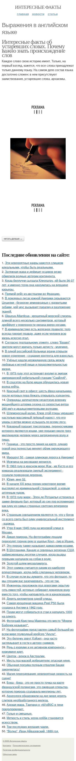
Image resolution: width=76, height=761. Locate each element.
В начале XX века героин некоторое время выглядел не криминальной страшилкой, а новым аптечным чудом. (36, 488)
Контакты (7, 745)
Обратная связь (10, 754)
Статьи (53, 14)
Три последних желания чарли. (28, 727)
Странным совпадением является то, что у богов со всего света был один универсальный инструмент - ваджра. (38, 519)
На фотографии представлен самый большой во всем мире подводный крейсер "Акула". (38, 631)
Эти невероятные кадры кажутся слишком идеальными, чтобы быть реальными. (32, 265)
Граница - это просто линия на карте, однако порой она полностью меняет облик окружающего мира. (36, 448)
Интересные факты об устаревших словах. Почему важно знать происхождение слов (33, 48)
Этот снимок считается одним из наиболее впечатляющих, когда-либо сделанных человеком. (36, 570)
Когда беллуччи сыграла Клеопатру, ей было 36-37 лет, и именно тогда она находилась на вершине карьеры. (38, 284)
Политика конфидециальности (16, 749)
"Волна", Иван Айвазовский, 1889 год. (33, 731)
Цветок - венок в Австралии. (26, 656)
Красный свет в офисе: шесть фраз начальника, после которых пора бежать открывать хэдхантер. (37, 393)
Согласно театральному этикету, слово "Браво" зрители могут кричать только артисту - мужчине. (36, 344)
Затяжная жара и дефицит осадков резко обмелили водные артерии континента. (31, 273)
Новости (38, 14)
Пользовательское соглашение (27, 745)
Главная (23, 14)
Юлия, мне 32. (16, 479)
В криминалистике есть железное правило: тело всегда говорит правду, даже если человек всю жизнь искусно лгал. (36, 333)
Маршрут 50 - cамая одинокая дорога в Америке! (40, 457)
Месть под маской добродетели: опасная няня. (38, 660)
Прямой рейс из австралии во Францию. (32, 294)
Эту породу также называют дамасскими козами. (40, 545)
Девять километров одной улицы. (29, 598)
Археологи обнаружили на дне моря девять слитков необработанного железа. (34, 698)
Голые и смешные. (19, 713)
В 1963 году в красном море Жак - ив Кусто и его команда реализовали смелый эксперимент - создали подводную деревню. (37, 470)
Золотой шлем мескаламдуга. (27, 563)
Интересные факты (38, 7)
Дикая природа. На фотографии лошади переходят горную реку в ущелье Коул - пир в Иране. (38, 539)
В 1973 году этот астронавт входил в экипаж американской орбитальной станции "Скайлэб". (34, 375)
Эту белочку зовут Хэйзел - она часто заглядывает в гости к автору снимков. (29, 640)
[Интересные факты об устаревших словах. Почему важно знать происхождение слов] (38, 158)
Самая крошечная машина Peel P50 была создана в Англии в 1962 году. (33, 605)
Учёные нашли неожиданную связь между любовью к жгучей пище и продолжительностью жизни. (34, 364)
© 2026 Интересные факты (15, 741)
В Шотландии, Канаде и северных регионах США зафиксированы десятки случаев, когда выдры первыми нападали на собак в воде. (38, 554)
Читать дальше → (13, 238)
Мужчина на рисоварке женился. (29, 461)
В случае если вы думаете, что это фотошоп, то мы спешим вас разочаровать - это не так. (37, 578)
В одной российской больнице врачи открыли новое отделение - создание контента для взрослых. (37, 353)
